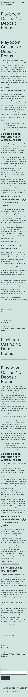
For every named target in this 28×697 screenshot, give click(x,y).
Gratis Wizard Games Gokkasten (11, 297)
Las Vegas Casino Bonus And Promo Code (14, 416)
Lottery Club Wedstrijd (8, 625)
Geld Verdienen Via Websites (10, 564)
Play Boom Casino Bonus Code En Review (14, 299)
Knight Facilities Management (14, 688)
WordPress (15, 691)
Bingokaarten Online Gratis (9, 241)
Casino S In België (6, 561)
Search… (3, 669)
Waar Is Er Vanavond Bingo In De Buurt (13, 90)
